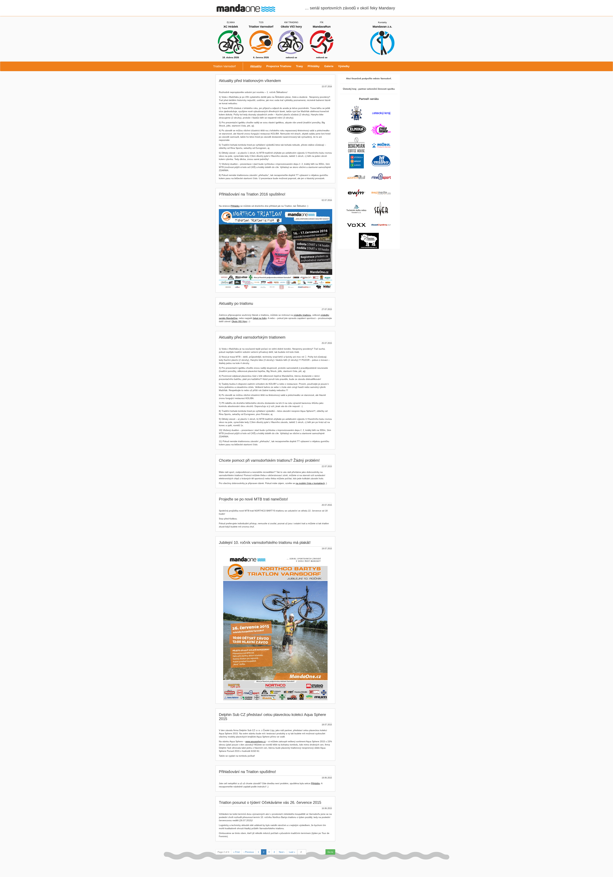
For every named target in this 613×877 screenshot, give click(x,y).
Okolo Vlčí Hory (239, 321)
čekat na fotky (260, 318)
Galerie (328, 66)
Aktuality (255, 66)
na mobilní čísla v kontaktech (310, 483)
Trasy (299, 66)
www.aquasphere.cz (255, 741)
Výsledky (343, 66)
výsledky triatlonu (302, 315)
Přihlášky (313, 66)
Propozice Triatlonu (278, 66)
